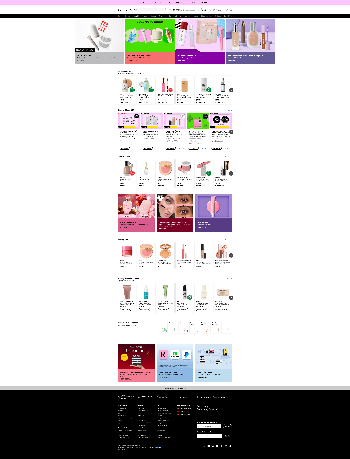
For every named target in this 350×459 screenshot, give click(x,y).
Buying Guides (161, 423)
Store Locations (161, 430)
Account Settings (142, 420)
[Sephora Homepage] (125, 9)
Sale (224, 323)
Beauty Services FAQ (163, 425)
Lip (180, 323)
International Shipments (163, 420)
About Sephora (122, 408)
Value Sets (161, 323)
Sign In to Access (125, 309)
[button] (198, 132)
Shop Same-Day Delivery (144, 437)
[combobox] (150, 9)
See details (181, 148)
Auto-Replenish (142, 425)
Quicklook (127, 91)
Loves (139, 432)
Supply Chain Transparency (125, 418)
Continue (227, 426)
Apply (193, 148)
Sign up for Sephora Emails (205, 432)
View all (230, 110)
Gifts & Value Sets (206, 16)
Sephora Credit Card (143, 410)
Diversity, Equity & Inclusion (125, 430)
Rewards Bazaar (142, 430)
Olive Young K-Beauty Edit (131, 16)
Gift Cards (218, 16)
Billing (159, 418)
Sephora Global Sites (123, 428)
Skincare (153, 16)
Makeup (145, 16)
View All (229, 279)
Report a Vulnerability (123, 437)
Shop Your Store (142, 435)
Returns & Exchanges (163, 410)
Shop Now (204, 148)
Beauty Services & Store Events (145, 423)
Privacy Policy (121, 447)
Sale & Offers (228, 16)
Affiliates (120, 420)
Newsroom (121, 410)
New (119, 16)
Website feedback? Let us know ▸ (175, 388)
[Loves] (226, 10)
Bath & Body (178, 16)
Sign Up (227, 436)
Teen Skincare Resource (216, 323)
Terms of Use (130, 447)
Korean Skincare (192, 323)
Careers (120, 413)
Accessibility (161, 435)
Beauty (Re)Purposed (123, 435)
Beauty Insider (141, 408)
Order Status (141, 415)
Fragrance (162, 16)
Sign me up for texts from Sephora (207, 422)
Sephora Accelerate (123, 432)
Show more (228, 157)
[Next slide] (231, 90)
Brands (196, 16)
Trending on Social (204, 323)
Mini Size (187, 16)
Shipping (160, 415)
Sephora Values (122, 415)
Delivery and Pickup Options (165, 413)
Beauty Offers (141, 428)
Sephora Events (122, 423)
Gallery (139, 413)
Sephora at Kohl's (162, 428)
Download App (124, 148)
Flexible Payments (162, 432)
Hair (170, 16)
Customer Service (162, 408)
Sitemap (144, 447)
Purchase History (142, 418)
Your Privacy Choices (153, 447)
